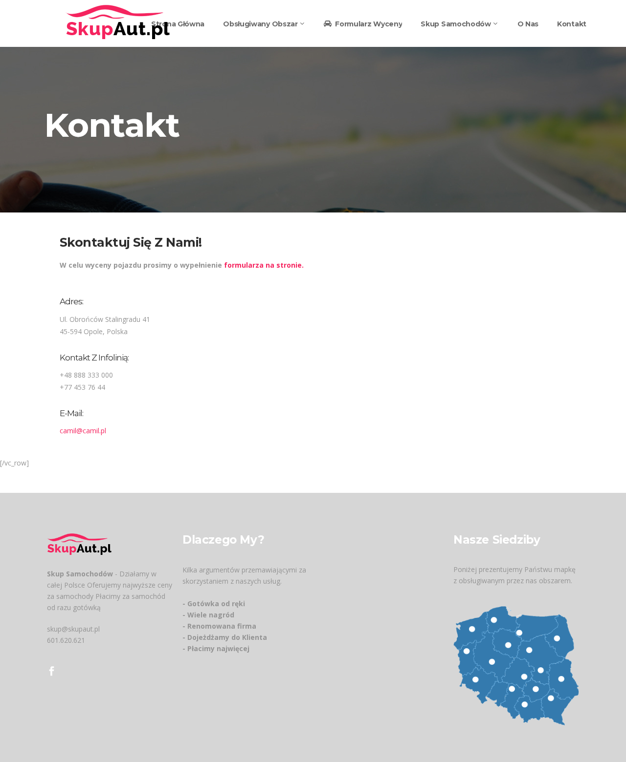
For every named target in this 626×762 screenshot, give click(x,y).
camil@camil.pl (83, 430)
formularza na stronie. (264, 265)
